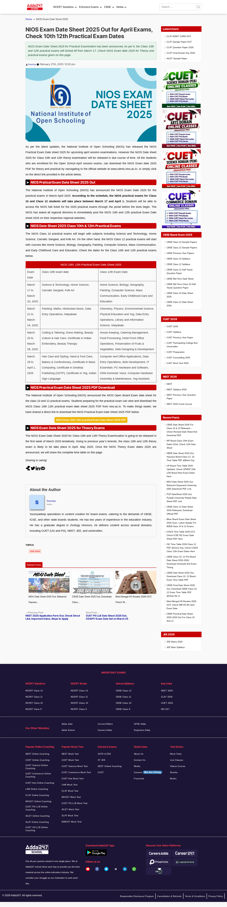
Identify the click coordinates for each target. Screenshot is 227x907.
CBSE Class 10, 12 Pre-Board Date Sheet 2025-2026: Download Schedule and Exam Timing (182, 562)
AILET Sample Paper (177, 58)
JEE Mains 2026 (175, 641)
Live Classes (176, 760)
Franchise (139, 778)
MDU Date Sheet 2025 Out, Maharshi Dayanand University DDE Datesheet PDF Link (182, 485)
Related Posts (34, 564)
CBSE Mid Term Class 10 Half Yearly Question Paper (181, 286)
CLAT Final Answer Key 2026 (181, 53)
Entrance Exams (89, 6)
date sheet (35, 551)
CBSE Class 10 (123, 703)
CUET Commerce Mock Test (76, 772)
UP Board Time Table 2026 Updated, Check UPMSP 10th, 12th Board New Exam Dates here (181, 471)
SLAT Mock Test (70, 815)
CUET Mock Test (70, 760)
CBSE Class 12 (123, 690)
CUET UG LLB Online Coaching (36, 829)
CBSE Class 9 (123, 709)
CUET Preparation (176, 352)
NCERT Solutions (63, 6)
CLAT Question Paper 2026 (180, 47)
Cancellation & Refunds (169, 896)
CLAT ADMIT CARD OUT (179, 36)
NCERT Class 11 (34, 697)
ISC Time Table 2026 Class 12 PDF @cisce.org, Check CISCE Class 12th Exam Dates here (182, 548)
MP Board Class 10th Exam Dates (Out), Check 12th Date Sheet (181, 444)
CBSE (107, 6)
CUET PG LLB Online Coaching (36, 808)
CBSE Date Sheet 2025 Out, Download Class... (91, 599)
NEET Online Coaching (37, 754)
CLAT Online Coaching (37, 795)
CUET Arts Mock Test (73, 778)
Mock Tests (176, 754)
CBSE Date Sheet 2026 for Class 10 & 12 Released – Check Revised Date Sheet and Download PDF (182, 430)
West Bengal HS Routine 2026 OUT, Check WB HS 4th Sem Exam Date (181, 605)
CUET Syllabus (174, 332)
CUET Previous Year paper (180, 337)
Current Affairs (105, 724)
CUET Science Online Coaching (36, 767)
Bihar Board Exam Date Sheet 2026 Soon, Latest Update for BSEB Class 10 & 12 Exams (181, 523)
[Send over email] (42, 468)
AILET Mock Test (70, 809)
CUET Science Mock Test (75, 766)
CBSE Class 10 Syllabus (178, 258)
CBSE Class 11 (123, 697)
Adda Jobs (67, 724)
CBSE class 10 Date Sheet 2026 (180, 295)
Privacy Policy (215, 896)
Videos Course (177, 766)
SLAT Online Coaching (37, 822)
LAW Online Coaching (36, 789)
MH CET (165, 709)
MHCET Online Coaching (38, 801)
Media (137, 766)
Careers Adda (105, 730)
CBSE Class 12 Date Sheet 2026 (180, 304)
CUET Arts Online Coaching (39, 783)
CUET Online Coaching (37, 760)
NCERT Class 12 (34, 690)
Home (28, 19)
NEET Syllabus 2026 (177, 389)
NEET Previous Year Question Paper (181, 397)
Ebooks (174, 772)
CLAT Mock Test (70, 791)
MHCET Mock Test (71, 797)
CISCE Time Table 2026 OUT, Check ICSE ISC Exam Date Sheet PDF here (181, 535)
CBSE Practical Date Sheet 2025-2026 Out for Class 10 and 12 (181, 617)
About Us (138, 754)
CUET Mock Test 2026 (178, 363)
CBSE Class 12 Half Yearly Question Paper (180, 271)
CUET (101, 772)
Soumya (32, 64)
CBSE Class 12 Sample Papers (182, 247)
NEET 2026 (167, 690)
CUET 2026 (172, 326)
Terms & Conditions (195, 896)
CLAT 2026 (167, 697)
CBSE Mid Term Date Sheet (180, 278)
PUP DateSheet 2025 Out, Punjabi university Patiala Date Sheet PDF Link (182, 498)
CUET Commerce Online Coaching (38, 775)
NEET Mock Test (70, 754)
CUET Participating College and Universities (182, 345)
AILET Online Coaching (37, 816)
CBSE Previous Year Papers (180, 253)
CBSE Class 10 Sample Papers (182, 242)
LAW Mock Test (69, 784)
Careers (147, 772)
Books (173, 778)
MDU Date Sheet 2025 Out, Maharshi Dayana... (47, 599)
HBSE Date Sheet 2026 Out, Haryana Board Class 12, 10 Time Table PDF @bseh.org (180, 457)
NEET (169, 384)
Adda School (68, 730)
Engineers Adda (142, 730)
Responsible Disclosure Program (137, 896)
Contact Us (139, 760)
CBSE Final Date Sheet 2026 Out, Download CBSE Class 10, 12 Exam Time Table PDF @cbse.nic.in (182, 590)
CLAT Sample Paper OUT (179, 42)
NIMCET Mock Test (72, 821)
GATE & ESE (104, 754)
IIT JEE (101, 760)
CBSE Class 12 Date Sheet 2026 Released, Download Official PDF (180, 510)
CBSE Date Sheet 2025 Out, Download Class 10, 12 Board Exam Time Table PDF (181, 576)
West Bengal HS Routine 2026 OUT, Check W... (133, 599)
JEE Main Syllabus (176, 647)
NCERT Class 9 (33, 709)
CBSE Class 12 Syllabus (178, 264)
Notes (120, 6)
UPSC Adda (140, 724)
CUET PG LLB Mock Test (75, 803)
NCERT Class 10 (34, 703)
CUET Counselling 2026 (178, 357)
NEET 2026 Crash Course (179, 404)
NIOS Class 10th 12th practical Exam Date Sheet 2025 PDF (91, 419)
